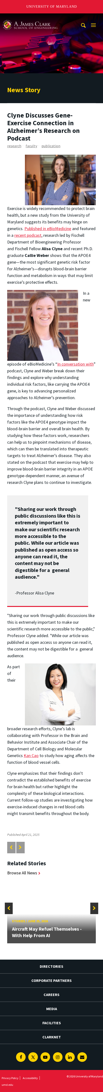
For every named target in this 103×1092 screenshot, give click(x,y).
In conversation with (75, 364)
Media (51, 1008)
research (14, 145)
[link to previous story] (11, 847)
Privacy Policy (10, 1078)
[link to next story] (20, 847)
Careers (51, 994)
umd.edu (7, 1084)
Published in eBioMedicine (47, 228)
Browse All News (22, 873)
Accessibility (30, 1078)
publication (50, 145)
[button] (9, 908)
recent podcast (27, 235)
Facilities (51, 1022)
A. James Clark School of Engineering (29, 18)
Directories (51, 966)
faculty (31, 145)
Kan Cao (31, 755)
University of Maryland (51, 6)
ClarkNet (51, 1037)
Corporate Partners (51, 980)
